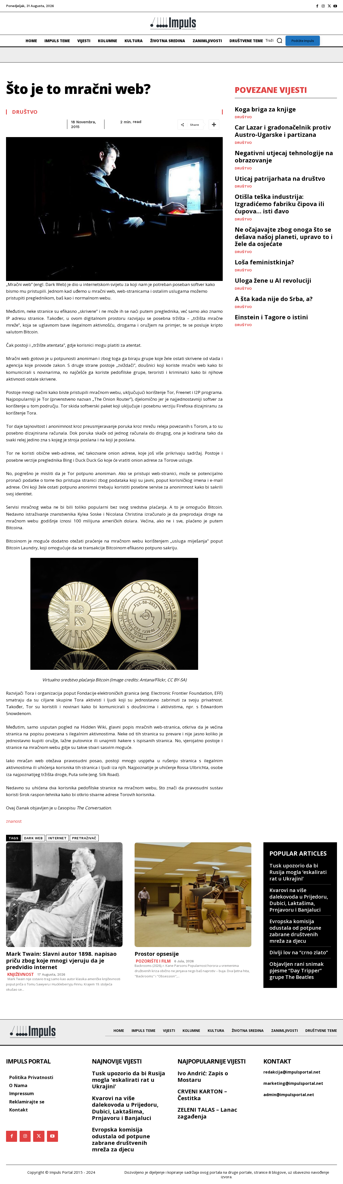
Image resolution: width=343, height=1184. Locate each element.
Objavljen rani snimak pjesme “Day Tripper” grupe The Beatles (296, 970)
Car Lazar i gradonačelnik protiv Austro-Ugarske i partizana (283, 131)
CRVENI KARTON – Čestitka (202, 1094)
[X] (329, 6)
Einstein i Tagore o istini (271, 317)
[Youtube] (335, 6)
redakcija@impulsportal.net (291, 1072)
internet (57, 838)
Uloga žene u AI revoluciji (273, 280)
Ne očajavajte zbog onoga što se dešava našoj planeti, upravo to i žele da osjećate (284, 236)
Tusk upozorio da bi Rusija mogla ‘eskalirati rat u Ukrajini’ (298, 872)
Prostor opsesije (157, 953)
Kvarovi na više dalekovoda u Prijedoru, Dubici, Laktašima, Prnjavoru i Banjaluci (298, 900)
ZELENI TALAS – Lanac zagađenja (207, 1113)
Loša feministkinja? (264, 262)
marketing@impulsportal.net (293, 1083)
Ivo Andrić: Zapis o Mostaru (203, 1076)
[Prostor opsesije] (193, 894)
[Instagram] (323, 6)
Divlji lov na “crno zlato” (298, 952)
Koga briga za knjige (265, 109)
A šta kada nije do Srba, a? (274, 298)
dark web (33, 838)
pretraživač (84, 838)
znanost (14, 821)
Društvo (25, 111)
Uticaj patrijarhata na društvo (280, 178)
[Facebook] (317, 6)
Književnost (20, 974)
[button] (275, 40)
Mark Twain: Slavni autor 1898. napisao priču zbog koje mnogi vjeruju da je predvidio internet (61, 960)
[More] (214, 125)
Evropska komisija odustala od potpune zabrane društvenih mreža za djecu (295, 931)
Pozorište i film (153, 961)
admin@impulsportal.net (288, 1094)
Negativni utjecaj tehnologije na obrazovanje (284, 156)
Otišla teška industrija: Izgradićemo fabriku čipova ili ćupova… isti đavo (279, 203)
